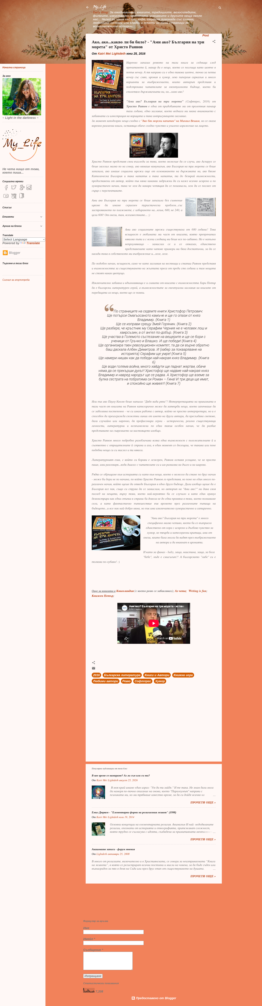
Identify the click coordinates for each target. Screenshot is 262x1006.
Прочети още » (203, 802)
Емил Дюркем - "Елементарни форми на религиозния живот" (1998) (134, 812)
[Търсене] (220, 8)
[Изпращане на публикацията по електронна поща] (93, 669)
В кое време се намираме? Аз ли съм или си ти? (121, 775)
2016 (96, 675)
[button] (214, 42)
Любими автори (105, 681)
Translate (33, 243)
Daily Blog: (101, 12)
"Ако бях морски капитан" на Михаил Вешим (170, 121)
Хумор (160, 681)
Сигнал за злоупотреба (16, 280)
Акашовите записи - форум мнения (113, 849)
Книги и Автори (157, 675)
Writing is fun (197, 591)
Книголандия (125, 591)
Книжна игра (183, 675)
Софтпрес (143, 681)
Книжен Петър (102, 595)
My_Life (99, 7)
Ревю (126, 681)
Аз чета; (181, 591)
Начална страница (13, 67)
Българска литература (122, 675)
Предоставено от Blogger (155, 998)
